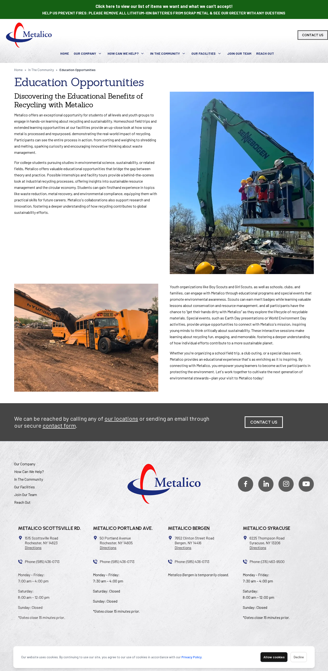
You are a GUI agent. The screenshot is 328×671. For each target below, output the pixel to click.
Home (64, 53)
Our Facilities (203, 53)
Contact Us (312, 35)
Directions (33, 547)
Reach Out (265, 53)
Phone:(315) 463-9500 (267, 561)
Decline (299, 657)
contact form (59, 425)
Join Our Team (239, 53)
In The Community (165, 53)
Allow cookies (274, 657)
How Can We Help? (123, 53)
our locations (121, 418)
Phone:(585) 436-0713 (42, 561)
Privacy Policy (192, 657)
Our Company (85, 53)
